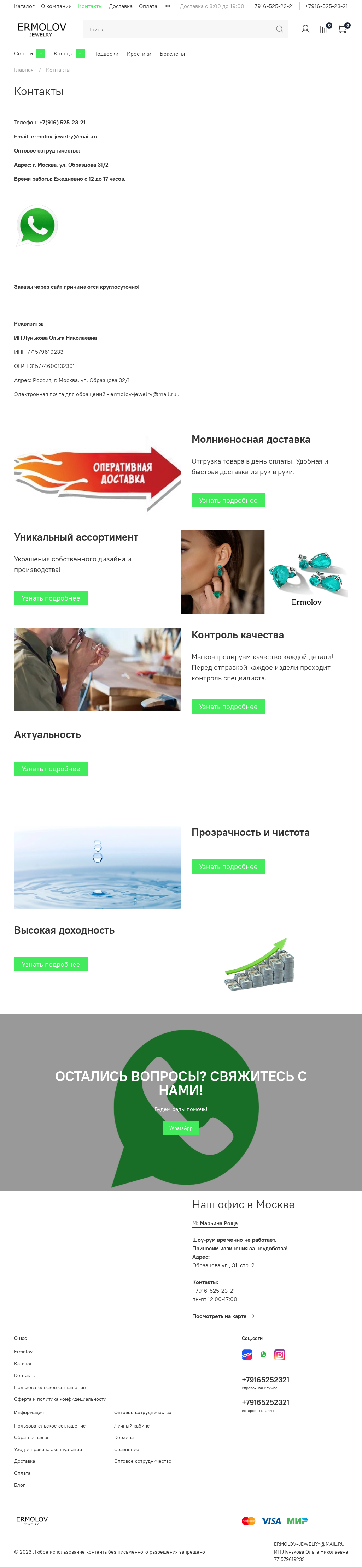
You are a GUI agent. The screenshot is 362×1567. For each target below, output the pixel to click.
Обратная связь (31, 1437)
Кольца (63, 53)
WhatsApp (181, 1128)
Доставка (121, 6)
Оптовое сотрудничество (142, 1461)
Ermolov (23, 1351)
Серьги (23, 53)
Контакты (90, 6)
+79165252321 (265, 1379)
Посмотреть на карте (219, 1315)
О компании (56, 6)
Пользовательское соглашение (50, 1387)
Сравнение (126, 1449)
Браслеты (172, 53)
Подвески (105, 53)
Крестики (139, 53)
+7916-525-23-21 (272, 6)
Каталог (24, 6)
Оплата (148, 6)
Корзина (124, 1437)
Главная (24, 69)
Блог (19, 1485)
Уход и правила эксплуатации (48, 1449)
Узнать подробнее (228, 500)
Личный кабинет (133, 1426)
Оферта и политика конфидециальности (60, 1399)
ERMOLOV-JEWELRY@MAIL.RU (309, 1544)
